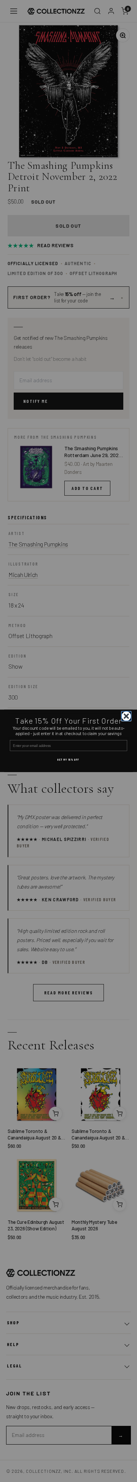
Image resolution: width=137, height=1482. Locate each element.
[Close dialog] (126, 716)
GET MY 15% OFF (68, 759)
